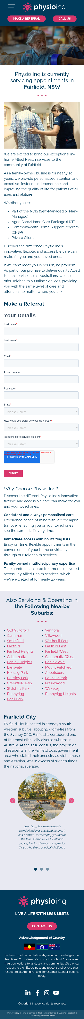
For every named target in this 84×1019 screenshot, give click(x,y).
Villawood (53, 636)
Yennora (52, 630)
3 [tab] (47, 869)
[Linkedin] (28, 993)
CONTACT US (42, 926)
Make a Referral (26, 18)
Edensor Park (56, 678)
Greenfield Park (19, 683)
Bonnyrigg (15, 694)
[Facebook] (37, 993)
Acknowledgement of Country (42, 1016)
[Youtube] (56, 993)
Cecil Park (15, 699)
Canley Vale (55, 662)
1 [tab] (35, 869)
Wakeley (52, 689)
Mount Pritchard (58, 667)
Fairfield (13, 646)
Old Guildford (18, 630)
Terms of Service (28, 1013)
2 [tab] (41, 869)
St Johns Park (18, 689)
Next (71, 801)
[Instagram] (47, 993)
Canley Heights (19, 662)
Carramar (14, 636)
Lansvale (14, 667)
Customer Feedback (67, 1013)
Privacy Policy (13, 1013)
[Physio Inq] (44, 7)
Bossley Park (17, 678)
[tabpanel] (42, 811)
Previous (13, 801)
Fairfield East (55, 646)
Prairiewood (55, 683)
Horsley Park (17, 673)
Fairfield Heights (20, 651)
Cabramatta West (59, 657)
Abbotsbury (54, 673)
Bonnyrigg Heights (60, 694)
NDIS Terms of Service (47, 1013)
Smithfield (15, 641)
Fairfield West (56, 651)
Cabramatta (16, 657)
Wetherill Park (56, 641)
